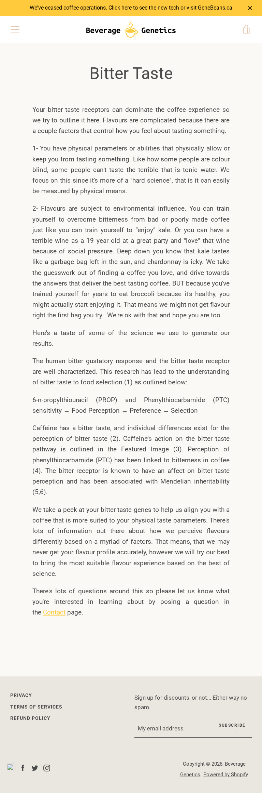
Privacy (21, 695)
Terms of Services (36, 707)
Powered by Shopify (225, 774)
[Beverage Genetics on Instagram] (46, 767)
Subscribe (232, 725)
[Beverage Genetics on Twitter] (34, 767)
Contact (54, 612)
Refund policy (30, 718)
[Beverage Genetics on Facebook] (22, 767)
